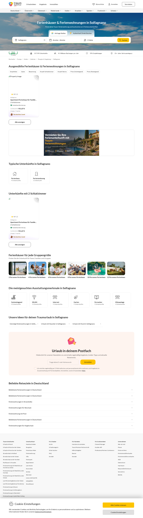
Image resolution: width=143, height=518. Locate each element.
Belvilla (120, 475)
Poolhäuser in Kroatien (9, 462)
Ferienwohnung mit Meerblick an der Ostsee (13, 477)
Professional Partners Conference (104, 450)
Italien (26, 59)
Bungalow (29, 447)
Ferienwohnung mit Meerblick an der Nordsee (13, 472)
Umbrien (32, 59)
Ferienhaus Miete (31, 450)
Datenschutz (121, 462)
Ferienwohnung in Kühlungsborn (12, 490)
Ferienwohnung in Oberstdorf (11, 493)
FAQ (50, 453)
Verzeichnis (121, 472)
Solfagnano (56, 59)
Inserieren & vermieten (78, 444)
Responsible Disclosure (124, 468)
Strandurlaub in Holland (10, 453)
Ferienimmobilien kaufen (125, 453)
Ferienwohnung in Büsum (10, 487)
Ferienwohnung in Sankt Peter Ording (13, 496)
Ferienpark (29, 459)
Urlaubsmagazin (53, 447)
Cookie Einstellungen (118, 512)
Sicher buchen (53, 450)
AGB (119, 459)
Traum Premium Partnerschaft (80, 447)
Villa (27, 456)
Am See (28, 472)
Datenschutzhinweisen (43, 512)
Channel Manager (100, 444)
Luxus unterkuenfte (31, 478)
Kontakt (51, 456)
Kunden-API (98, 447)
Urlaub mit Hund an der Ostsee (12, 447)
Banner (74, 453)
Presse (120, 447)
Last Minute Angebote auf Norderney (13, 484)
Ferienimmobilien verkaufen (126, 456)
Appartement (30, 462)
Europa (19, 59)
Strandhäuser (30, 484)
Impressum (121, 465)
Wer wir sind (121, 444)
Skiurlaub (29, 475)
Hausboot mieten (31, 444)
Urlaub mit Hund (8, 444)
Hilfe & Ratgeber (76, 450)
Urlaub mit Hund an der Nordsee (12, 450)
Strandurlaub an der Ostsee (11, 456)
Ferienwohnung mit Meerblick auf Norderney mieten (12, 466)
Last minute (29, 465)
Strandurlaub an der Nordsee (11, 459)
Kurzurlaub (29, 468)
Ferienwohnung (30, 453)
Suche (50, 444)
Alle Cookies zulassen (118, 505)
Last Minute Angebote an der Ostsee (13, 481)
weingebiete (29, 481)
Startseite (12, 59)
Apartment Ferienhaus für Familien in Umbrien (27, 100)
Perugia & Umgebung (44, 59)
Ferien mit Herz (122, 450)
